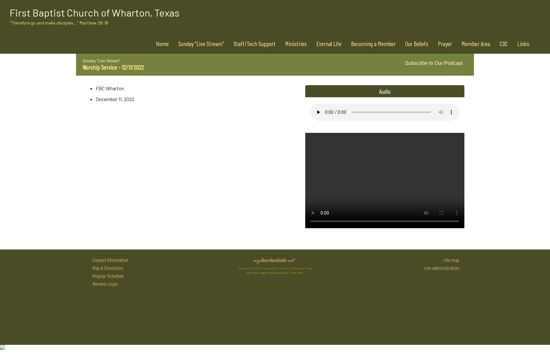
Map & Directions (107, 268)
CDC (504, 43)
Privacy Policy (297, 273)
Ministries (296, 43)
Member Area (476, 43)
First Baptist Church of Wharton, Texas (95, 12)
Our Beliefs (416, 43)
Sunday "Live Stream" (201, 43)
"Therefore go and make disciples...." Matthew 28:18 (59, 22)
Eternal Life (329, 43)
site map (451, 260)
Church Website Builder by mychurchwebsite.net (268, 273)
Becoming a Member (373, 43)
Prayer (445, 43)
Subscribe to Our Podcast (433, 63)
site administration (441, 268)
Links (523, 43)
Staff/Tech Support (255, 43)
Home (162, 43)
